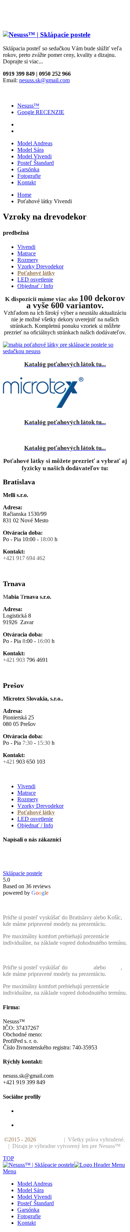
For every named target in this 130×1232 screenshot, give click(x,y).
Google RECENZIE (40, 112)
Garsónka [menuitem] (28, 1210)
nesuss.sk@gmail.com (44, 80)
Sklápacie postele (22, 873)
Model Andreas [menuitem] (34, 1184)
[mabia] (65, 348)
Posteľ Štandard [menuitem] (35, 1203)
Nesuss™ (28, 106)
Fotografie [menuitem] (29, 1216)
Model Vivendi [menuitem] (34, 1197)
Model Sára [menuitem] (30, 1190)
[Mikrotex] (65, 393)
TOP (8, 1158)
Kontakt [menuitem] (26, 1223)
